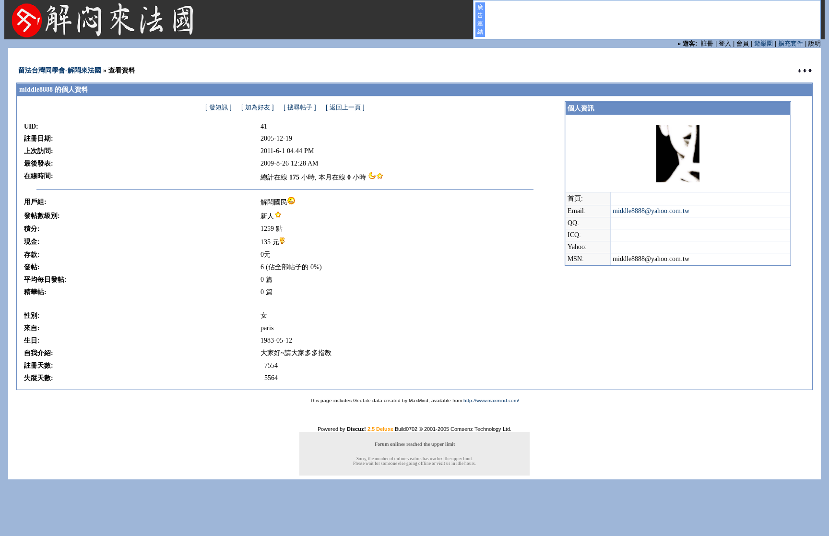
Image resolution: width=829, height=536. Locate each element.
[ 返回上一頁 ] (345, 107)
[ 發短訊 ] (218, 107)
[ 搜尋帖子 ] (300, 107)
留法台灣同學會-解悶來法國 (59, 70)
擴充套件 (790, 43)
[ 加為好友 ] (257, 107)
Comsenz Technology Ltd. (480, 429)
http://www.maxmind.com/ (491, 400)
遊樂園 (763, 43)
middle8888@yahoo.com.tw (651, 210)
